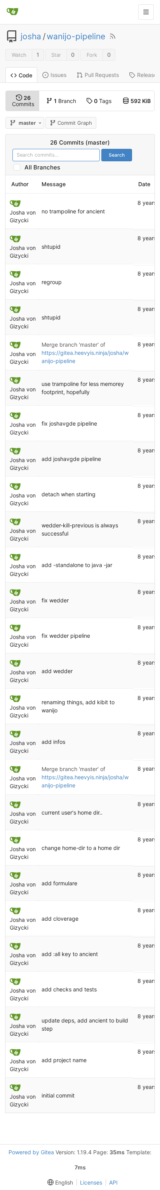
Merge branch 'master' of (73, 344)
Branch (65, 101)
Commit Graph (74, 123)
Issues (58, 75)
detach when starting (69, 494)
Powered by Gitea (31, 1152)
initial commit (58, 1095)
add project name (64, 1060)
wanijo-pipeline (76, 36)
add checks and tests (69, 989)
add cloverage (60, 918)
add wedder (57, 671)
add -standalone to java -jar (77, 565)
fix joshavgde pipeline (69, 423)
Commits (23, 100)
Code (25, 75)
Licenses (91, 1182)
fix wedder (55, 600)
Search (117, 155)
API (113, 1182)
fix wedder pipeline (66, 635)
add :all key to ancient (70, 954)
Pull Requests (102, 75)
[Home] (12, 12)
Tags (102, 101)
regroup (52, 282)
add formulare (59, 883)
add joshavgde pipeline (71, 458)
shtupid (51, 246)
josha (31, 36)
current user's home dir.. (72, 812)
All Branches (44, 167)
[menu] (58, 1182)
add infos (53, 741)
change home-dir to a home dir (81, 848)
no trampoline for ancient (73, 211)
